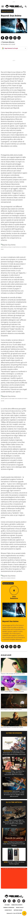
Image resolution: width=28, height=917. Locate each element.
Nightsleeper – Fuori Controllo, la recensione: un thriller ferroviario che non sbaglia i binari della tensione (14, 793)
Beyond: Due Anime (7, 11)
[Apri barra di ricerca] (26, 6)
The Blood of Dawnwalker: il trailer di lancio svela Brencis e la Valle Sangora (14, 843)
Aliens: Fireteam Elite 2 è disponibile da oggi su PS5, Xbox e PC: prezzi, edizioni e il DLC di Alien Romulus (14, 822)
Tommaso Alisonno (8, 42)
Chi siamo (7, 904)
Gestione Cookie (18, 910)
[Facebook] (5, 901)
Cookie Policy (8, 910)
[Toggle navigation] (2, 6)
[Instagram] (10, 901)
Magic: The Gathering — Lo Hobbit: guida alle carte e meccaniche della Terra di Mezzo (14, 772)
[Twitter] (15, 901)
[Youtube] (19, 901)
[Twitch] (23, 901)
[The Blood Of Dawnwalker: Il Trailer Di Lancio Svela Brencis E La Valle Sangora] (14, 834)
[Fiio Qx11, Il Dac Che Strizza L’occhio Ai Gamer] (14, 854)
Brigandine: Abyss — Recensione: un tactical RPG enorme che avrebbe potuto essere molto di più (14, 752)
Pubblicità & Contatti (16, 904)
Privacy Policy (20, 907)
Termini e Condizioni (8, 907)
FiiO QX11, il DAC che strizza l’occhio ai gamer (14, 863)
